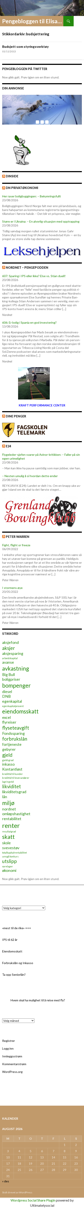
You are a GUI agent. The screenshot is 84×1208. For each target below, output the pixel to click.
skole (6, 843)
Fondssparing (13, 733)
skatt (8, 836)
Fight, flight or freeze (16, 545)
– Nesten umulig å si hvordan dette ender (30, 476)
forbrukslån (14, 739)
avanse (8, 662)
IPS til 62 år (9, 939)
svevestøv (10, 848)
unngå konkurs (10, 856)
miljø (8, 802)
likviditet (11, 786)
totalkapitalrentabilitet (14, 852)
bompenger (16, 685)
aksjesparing (12, 653)
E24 (8, 446)
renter (11, 825)
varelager (7, 866)
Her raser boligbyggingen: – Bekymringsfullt (31, 196)
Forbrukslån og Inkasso (17, 963)
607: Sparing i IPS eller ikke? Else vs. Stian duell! (34, 276)
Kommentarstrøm (14, 1064)
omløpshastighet (16, 814)
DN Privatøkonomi (22, 188)
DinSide (12, 176)
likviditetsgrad (14, 792)
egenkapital (12, 701)
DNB (6, 696)
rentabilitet (11, 818)
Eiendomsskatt (12, 951)
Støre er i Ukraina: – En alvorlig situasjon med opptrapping (40, 221)
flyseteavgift (15, 728)
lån (4, 796)
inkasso (8, 764)
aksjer (8, 648)
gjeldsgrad (8, 760)
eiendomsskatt (20, 711)
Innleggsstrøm (12, 1056)
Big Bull (8, 674)
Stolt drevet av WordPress (17, 1192)
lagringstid (8, 781)
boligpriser (11, 679)
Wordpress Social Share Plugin (33, 1200)
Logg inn (8, 1048)
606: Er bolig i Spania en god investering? (29, 322)
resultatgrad (9, 831)
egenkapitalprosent (13, 706)
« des (5, 1181)
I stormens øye (12, 588)
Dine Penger (16, 416)
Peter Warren (17, 536)
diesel (7, 691)
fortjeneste (12, 744)
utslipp (9, 861)
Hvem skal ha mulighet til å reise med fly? (38, 1000)
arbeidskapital (10, 658)
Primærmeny (79, 21)
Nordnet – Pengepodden (27, 267)
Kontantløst (12, 769)
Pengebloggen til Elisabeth (32, 21)
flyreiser (9, 722)
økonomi (9, 870)
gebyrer (9, 749)
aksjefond (10, 642)
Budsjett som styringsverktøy (25, 46)
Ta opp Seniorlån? (14, 974)
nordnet (9, 809)
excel (6, 717)
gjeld (7, 755)
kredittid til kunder (12, 774)
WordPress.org (12, 1072)
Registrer (8, 1041)
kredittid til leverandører (15, 777)
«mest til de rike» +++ (16, 928)
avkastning (15, 668)
